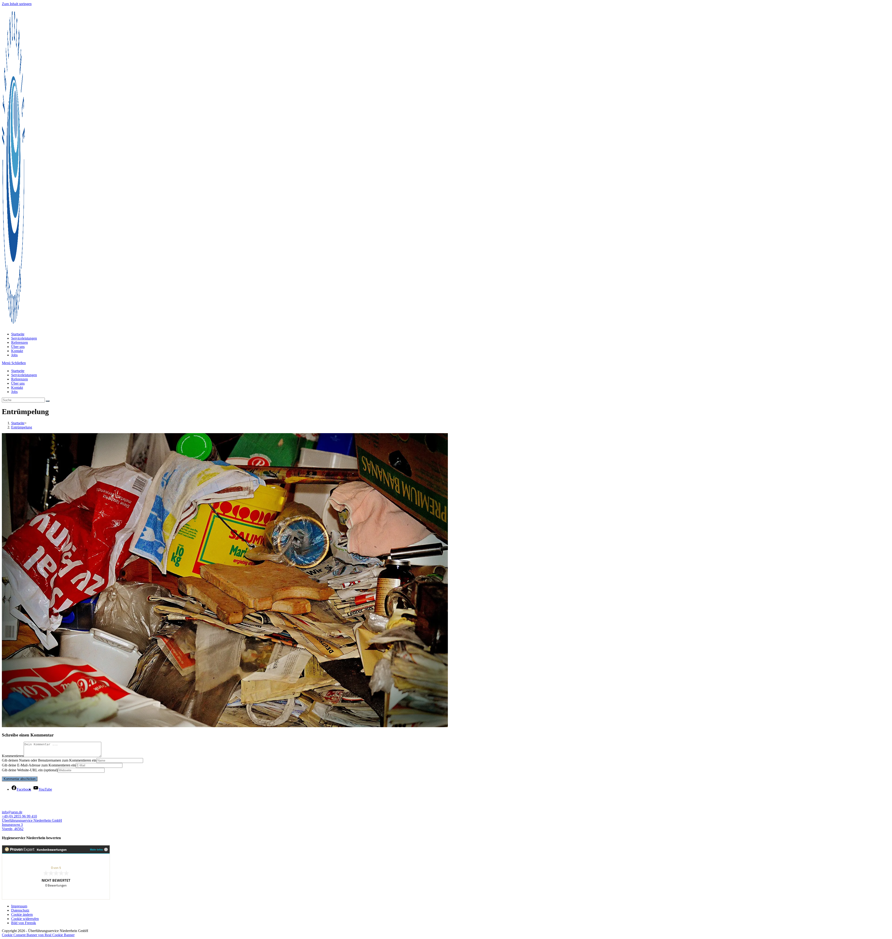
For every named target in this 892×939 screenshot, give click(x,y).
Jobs (14, 392)
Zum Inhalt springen (17, 4)
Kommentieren (13, 756)
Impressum (19, 906)
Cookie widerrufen (25, 919)
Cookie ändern (22, 914)
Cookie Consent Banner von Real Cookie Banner (38, 935)
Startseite (17, 371)
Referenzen (19, 379)
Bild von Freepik (23, 923)
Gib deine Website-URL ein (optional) (30, 770)
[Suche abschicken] (47, 401)
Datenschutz (20, 910)
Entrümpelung (21, 427)
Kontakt (17, 387)
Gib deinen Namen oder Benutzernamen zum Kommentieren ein (49, 760)
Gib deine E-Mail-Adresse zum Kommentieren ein (39, 765)
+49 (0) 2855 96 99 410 (19, 816)
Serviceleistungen (24, 375)
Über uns (18, 383)
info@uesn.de (12, 812)
